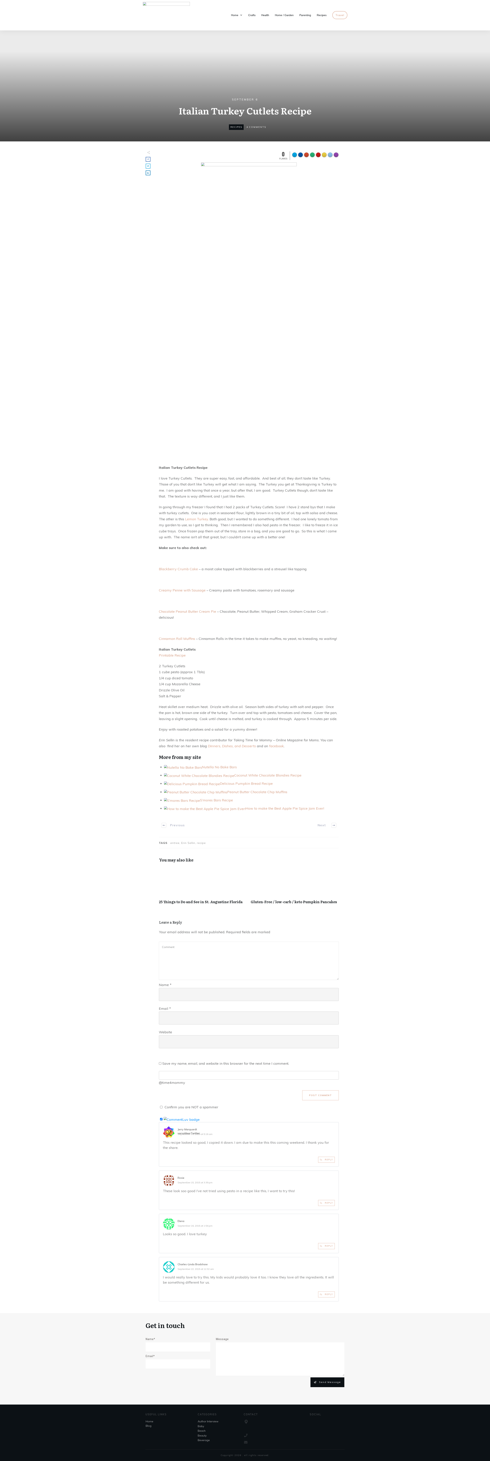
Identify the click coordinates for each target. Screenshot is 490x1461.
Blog (148, 1426)
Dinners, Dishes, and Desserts (232, 746)
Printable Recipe (172, 655)
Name (165, 985)
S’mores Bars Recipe (216, 800)
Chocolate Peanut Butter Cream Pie (187, 611)
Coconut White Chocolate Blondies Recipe (267, 775)
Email (165, 1008)
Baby (201, 1426)
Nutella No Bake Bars (219, 767)
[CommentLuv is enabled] (182, 1119)
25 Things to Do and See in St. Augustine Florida (203, 887)
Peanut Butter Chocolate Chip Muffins (257, 792)
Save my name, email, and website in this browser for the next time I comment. (225, 1063)
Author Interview (208, 1421)
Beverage (204, 1440)
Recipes (236, 127)
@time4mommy (172, 1082)
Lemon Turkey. (197, 519)
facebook (276, 746)
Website (165, 1032)
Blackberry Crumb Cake (178, 569)
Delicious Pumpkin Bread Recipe (246, 783)
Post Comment (320, 1095)
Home (149, 1421)
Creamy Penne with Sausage (182, 590)
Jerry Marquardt (187, 1129)
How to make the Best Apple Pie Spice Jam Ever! (285, 808)
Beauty (202, 1435)
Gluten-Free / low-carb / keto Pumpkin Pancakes (295, 887)
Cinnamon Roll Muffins (177, 638)
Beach (202, 1430)
